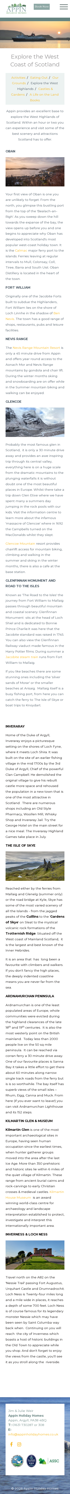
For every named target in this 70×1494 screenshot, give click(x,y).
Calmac (21, 250)
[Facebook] (11, 1444)
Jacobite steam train (22, 657)
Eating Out (39, 77)
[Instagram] (19, 1444)
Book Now (42, 6)
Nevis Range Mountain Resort (36, 348)
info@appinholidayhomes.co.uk (33, 1434)
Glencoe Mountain (20, 543)
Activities (18, 77)
